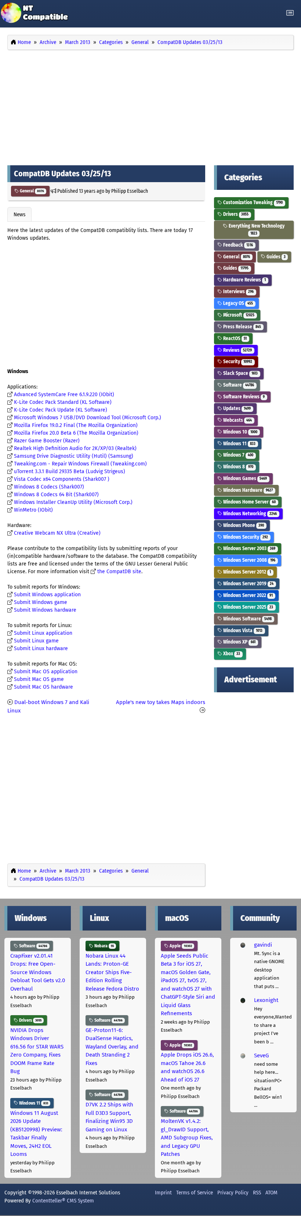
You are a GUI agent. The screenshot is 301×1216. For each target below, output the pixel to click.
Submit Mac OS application (45, 671)
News (19, 214)
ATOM (271, 1192)
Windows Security (245, 537)
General (31, 191)
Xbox (231, 653)
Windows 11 (238, 443)
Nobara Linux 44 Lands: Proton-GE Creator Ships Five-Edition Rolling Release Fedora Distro (112, 972)
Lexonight (266, 1000)
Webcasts (237, 420)
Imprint (163, 1192)
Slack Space (240, 373)
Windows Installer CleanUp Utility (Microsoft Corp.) (73, 502)
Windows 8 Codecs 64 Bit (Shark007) (56, 494)
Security (237, 361)
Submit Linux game (36, 641)
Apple (180, 945)
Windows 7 (237, 455)
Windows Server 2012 (246, 572)
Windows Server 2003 (248, 548)
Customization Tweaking (252, 202)
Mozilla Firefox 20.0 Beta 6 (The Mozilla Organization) (76, 433)
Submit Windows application (47, 595)
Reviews (237, 350)
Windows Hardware (247, 490)
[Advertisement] (150, 105)
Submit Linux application (43, 633)
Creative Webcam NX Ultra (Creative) (57, 533)
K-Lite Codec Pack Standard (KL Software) (63, 402)
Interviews (238, 291)
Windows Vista (242, 630)
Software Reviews (243, 396)
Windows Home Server (249, 502)
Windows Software (247, 619)
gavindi (263, 945)
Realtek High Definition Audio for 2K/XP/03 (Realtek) (75, 448)
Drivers (235, 214)
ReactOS (234, 338)
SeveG (261, 1055)
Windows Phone (243, 525)
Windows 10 (239, 432)
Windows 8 (237, 466)
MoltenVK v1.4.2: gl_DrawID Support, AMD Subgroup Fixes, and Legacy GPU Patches (187, 1137)
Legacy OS (237, 303)
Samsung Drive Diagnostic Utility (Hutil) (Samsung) (73, 456)
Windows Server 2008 (248, 560)
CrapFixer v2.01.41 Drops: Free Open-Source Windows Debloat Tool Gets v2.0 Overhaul (37, 972)
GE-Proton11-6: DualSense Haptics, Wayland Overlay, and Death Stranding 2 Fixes (112, 1046)
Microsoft (238, 315)
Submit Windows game (40, 602)
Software (238, 385)
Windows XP (238, 642)
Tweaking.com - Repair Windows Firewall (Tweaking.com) (80, 464)
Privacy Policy (233, 1192)
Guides (275, 256)
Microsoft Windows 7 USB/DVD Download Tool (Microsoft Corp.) (87, 417)
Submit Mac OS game (39, 679)
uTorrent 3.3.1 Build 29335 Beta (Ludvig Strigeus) (69, 471)
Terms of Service (194, 1192)
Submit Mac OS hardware (43, 687)
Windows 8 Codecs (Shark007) (49, 487)
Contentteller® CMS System (63, 1200)
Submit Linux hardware (41, 648)
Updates (236, 408)
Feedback (237, 245)
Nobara (103, 945)
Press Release (241, 326)
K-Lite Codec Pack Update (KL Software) (60, 410)
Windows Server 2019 (247, 583)
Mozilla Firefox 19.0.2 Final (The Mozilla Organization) (76, 425)
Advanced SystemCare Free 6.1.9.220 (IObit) (64, 394)
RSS (257, 1192)
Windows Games (244, 478)
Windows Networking (249, 513)
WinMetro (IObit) (33, 510)
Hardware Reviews (244, 280)
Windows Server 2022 (247, 595)
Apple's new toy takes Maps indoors (160, 702)
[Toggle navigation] (290, 13)
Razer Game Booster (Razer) (47, 441)
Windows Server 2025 (247, 607)
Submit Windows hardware (45, 610)
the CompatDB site (119, 571)
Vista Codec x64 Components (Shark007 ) (61, 479)
